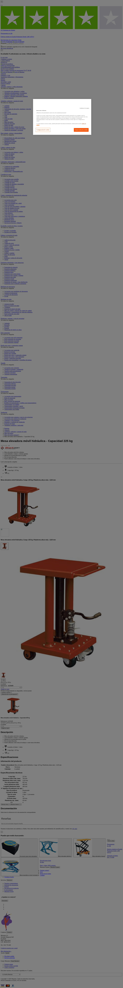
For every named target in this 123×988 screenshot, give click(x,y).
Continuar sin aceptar (84, 108)
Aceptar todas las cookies (81, 129)
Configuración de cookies (43, 129)
